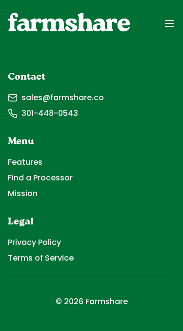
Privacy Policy (34, 242)
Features (25, 162)
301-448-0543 (49, 113)
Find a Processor (40, 177)
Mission (23, 193)
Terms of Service (41, 258)
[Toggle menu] (169, 23)
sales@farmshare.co (62, 97)
